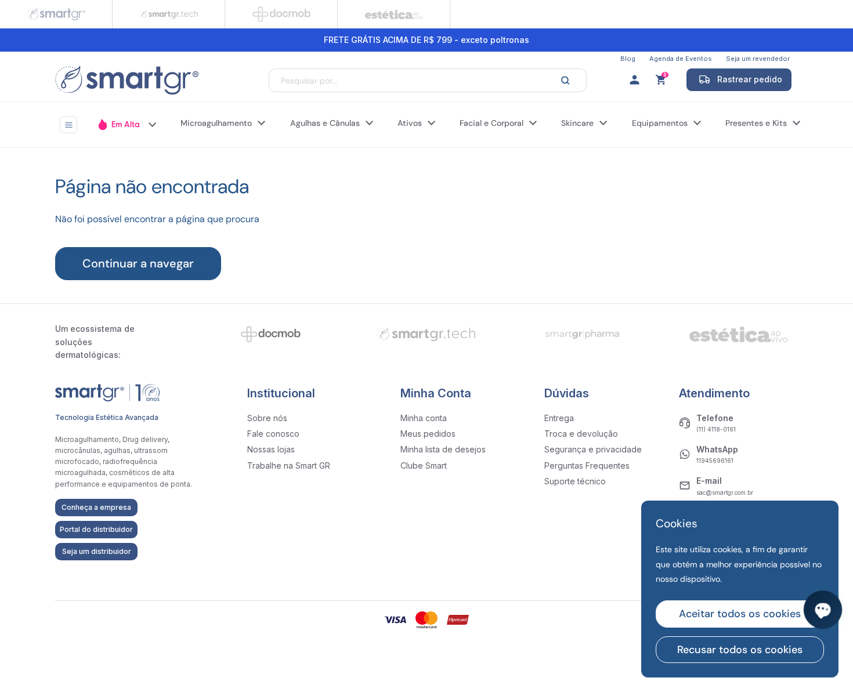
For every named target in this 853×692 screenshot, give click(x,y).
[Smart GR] (126, 80)
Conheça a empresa (96, 507)
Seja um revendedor (758, 59)
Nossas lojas (271, 449)
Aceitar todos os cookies (740, 614)
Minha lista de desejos (443, 449)
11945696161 (714, 460)
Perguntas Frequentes (587, 465)
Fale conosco (273, 434)
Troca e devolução (581, 434)
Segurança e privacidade (593, 449)
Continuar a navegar (138, 263)
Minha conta (423, 418)
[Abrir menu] (68, 124)
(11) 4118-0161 (716, 429)
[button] (662, 80)
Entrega (559, 418)
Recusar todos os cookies (740, 650)
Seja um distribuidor (96, 551)
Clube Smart (423, 465)
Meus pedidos (428, 434)
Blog (627, 59)
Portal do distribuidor (96, 529)
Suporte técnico (575, 481)
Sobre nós (267, 418)
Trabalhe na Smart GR (288, 465)
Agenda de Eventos (680, 59)
